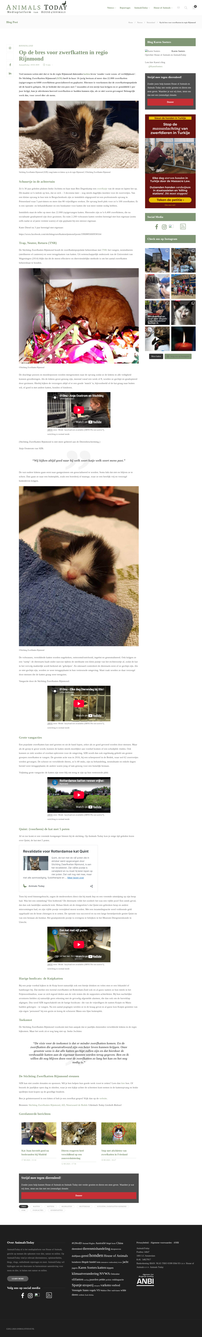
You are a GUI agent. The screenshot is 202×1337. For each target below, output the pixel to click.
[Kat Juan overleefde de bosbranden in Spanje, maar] (157, 339)
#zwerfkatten (56, 1210)
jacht (125, 1261)
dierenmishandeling (96, 1249)
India (98, 1262)
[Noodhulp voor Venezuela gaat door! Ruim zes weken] (183, 312)
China (119, 1243)
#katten (36, 1206)
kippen (110, 1267)
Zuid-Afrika (89, 1295)
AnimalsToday (24, 65)
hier (123, 1083)
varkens (106, 1285)
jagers (75, 1268)
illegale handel (89, 1262)
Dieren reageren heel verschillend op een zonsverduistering (72, 1154)
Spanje (77, 1285)
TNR (104, 250)
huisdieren (76, 1262)
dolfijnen (76, 1256)
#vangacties (38, 1210)
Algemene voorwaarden (161, 1243)
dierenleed (77, 1249)
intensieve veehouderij (109, 1262)
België (108, 1243)
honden (96, 1255)
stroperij (88, 1285)
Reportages (125, 8)
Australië (100, 1243)
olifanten (77, 1279)
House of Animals (162, 8)
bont (114, 1243)
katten (86, 74)
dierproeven (116, 1249)
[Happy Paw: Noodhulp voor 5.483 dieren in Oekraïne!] (183, 260)
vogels (92, 1290)
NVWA (104, 1273)
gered (85, 1256)
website (103, 1098)
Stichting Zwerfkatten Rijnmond (44, 1105)
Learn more (18, 1279)
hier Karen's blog (157, 62)
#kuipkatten (67, 1206)
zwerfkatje (102, 188)
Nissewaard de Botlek (77, 1105)
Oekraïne (115, 1274)
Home (130, 22)
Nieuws (110, 8)
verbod (116, 1285)
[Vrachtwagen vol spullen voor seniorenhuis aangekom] (183, 286)
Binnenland (151, 22)
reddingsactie (118, 1279)
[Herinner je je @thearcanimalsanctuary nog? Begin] (157, 260)
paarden (93, 1279)
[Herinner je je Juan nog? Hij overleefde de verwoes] (157, 286)
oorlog (86, 1280)
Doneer (78, 1195)
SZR (59, 78)
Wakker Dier (105, 1290)
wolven (81, 1295)
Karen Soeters (178, 51)
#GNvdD (77, 1243)
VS (98, 1290)
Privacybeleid (143, 1243)
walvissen (116, 1290)
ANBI (176, 1243)
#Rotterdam (84, 1206)
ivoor (120, 1262)
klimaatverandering (85, 1273)
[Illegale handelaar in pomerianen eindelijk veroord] (157, 312)
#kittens (50, 1206)
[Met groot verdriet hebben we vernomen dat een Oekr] (183, 339)
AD (63, 1105)
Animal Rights (88, 1243)
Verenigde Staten (80, 1290)
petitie (102, 1279)
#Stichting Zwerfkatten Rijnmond (111, 1206)
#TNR (23, 1210)
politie (108, 1280)
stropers (97, 1286)
